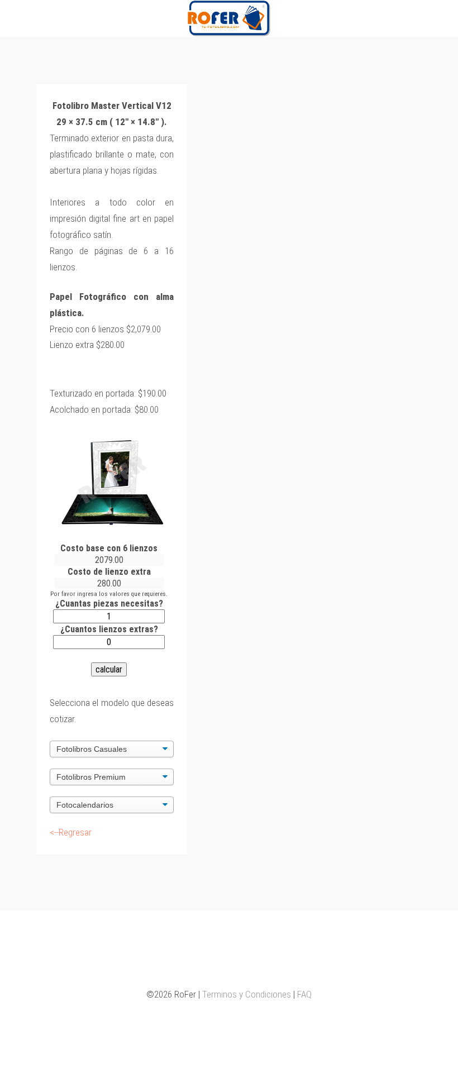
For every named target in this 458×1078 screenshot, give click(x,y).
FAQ (304, 994)
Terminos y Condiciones (246, 994)
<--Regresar (71, 832)
